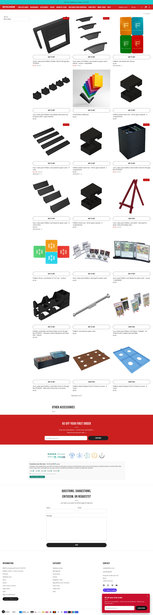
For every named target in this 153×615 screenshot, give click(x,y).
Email (79, 507)
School (52, 7)
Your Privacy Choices (9, 585)
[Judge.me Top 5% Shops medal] (102, 455)
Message (49, 515)
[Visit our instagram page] (108, 585)
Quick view (131, 219)
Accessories (44, 7)
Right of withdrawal (9, 594)
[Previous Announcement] (57, 2)
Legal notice (6, 588)
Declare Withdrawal (10, 599)
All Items (5, 574)
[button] (3, 611)
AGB (4, 591)
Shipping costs (7, 577)
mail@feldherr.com (108, 568)
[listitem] (76, 2)
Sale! (109, 7)
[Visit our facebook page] (104, 585)
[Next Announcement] (96, 2)
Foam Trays (92, 7)
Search (5, 582)
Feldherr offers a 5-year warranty (13, 571)
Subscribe (141, 608)
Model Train (102, 7)
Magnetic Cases (61, 7)
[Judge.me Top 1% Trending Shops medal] (94, 455)
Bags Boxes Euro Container (61, 582)
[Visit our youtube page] (116, 585)
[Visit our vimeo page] (112, 585)
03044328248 (107, 572)
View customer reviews (37, 477)
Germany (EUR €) (123, 7)
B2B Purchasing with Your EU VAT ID (14, 568)
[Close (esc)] (147, 596)
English (133, 7)
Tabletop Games (23, 7)
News (4, 580)
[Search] (141, 7)
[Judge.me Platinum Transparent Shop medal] (87, 455)
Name (48, 507)
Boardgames (34, 7)
